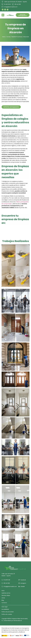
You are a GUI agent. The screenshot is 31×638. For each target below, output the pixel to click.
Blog (3, 600)
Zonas (8, 37)
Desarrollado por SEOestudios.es (13, 620)
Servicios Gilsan (6, 595)
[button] (3, 15)
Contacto (4, 602)
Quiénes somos (6, 593)
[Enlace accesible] (15, 265)
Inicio (3, 37)
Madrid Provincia (17, 37)
